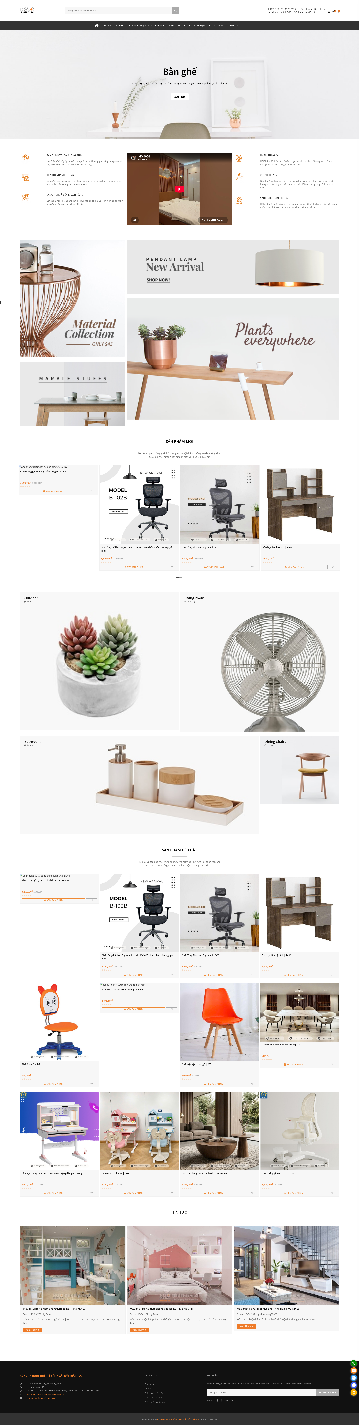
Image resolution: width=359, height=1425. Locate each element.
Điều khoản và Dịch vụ (155, 1402)
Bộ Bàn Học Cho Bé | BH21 (116, 1173)
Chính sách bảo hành (155, 1393)
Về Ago (222, 25)
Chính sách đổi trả (153, 1397)
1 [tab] (177, 577)
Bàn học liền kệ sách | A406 (277, 547)
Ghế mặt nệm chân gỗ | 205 (196, 1064)
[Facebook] (217, 1400)
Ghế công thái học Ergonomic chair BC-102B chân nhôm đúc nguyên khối (137, 549)
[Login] (329, 12)
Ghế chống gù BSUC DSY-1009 (278, 1173)
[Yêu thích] (90, 491)
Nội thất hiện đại (140, 25)
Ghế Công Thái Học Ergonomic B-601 (201, 547)
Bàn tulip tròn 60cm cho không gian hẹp (123, 989)
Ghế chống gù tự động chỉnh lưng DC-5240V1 (44, 471)
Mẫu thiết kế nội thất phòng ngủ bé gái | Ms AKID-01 (161, 1308)
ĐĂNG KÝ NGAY (327, 1392)
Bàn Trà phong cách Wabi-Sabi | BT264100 (204, 1173)
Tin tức (148, 1388)
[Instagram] (222, 1400)
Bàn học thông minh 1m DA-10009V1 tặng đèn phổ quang (52, 1173)
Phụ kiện (199, 25)
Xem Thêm (32, 1329)
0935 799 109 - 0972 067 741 (284, 9)
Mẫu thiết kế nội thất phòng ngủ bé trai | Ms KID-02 (54, 1308)
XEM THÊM (179, 96)
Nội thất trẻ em (164, 25)
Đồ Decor (184, 25)
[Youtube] (227, 1400)
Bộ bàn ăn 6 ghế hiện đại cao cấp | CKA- (283, 1044)
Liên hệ (233, 25)
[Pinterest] (232, 1400)
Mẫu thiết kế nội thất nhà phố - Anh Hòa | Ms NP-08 (268, 1308)
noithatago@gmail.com (315, 9)
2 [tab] (181, 577)
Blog (212, 25)
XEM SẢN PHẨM (53, 491)
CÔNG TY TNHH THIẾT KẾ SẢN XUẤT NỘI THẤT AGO (178, 1419)
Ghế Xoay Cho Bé (31, 1064)
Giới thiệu (149, 1384)
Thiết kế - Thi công (113, 25)
